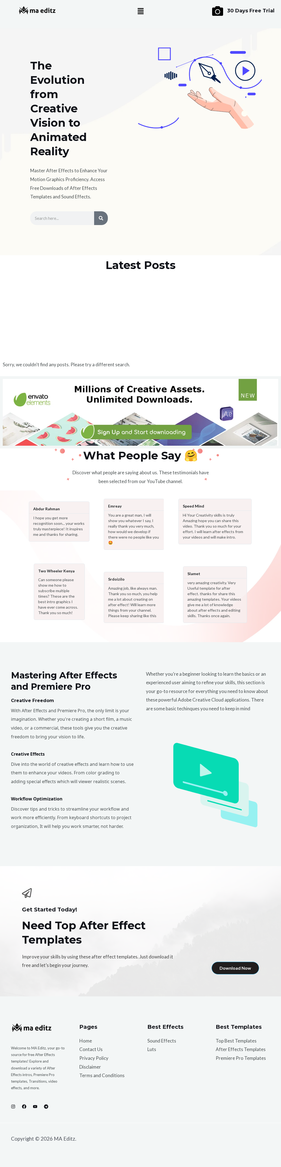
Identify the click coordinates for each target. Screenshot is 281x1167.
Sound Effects (161, 1041)
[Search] (101, 218)
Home (85, 1041)
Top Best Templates (236, 1041)
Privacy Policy (93, 1058)
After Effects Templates (241, 1049)
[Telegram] (46, 1106)
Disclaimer (90, 1067)
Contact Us (91, 1049)
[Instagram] (13, 1106)
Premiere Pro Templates (241, 1058)
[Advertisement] (140, 316)
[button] (140, 11)
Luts (151, 1049)
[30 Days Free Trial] (217, 10)
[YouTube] (35, 1106)
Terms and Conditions (102, 1075)
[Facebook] (24, 1106)
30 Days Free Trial (250, 11)
